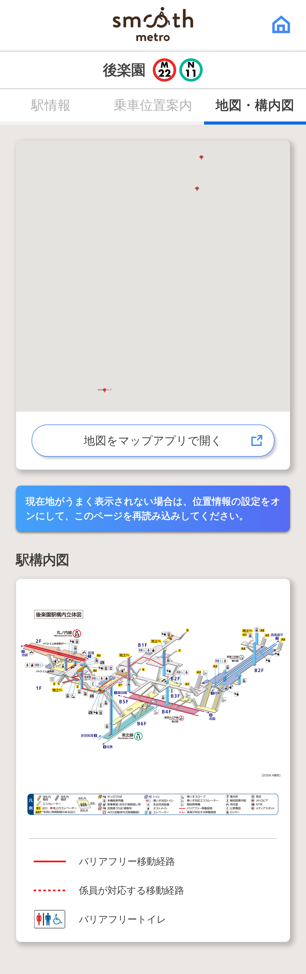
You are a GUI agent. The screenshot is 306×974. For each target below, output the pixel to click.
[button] (197, 189)
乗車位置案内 (153, 105)
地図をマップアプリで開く (153, 440)
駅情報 (51, 105)
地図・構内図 (255, 105)
